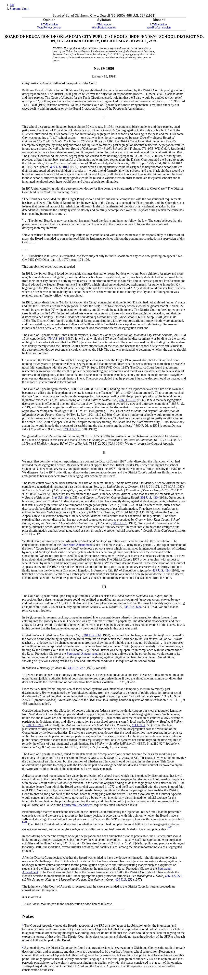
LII (12, 5)
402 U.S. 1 (120, 523)
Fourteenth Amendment (77, 544)
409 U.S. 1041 (59, 167)
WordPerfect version (49, 27)
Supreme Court (19, 8)
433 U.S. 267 (76, 668)
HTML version (49, 24)
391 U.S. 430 (149, 497)
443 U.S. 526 (71, 429)
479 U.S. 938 (55, 338)
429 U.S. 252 (123, 879)
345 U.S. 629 (132, 607)
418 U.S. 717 (34, 725)
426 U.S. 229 (173, 876)
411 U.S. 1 (138, 725)
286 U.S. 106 (127, 400)
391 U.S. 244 (92, 635)
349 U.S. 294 (60, 497)
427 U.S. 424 (161, 570)
